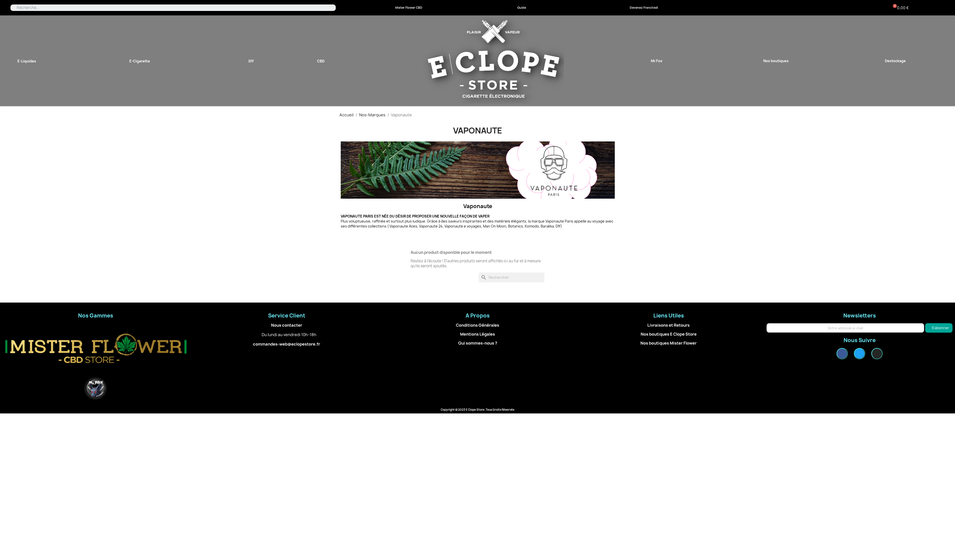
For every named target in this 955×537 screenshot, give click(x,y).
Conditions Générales (477, 325)
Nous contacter (286, 325)
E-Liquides (26, 61)
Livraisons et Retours (668, 325)
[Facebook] (842, 353)
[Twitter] (859, 353)
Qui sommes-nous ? (477, 343)
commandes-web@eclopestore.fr (286, 344)
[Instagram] (877, 353)
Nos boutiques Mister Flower (668, 343)
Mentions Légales (477, 334)
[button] (408, 8)
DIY (251, 61)
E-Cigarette (139, 61)
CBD (321, 61)
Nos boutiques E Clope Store (669, 334)
